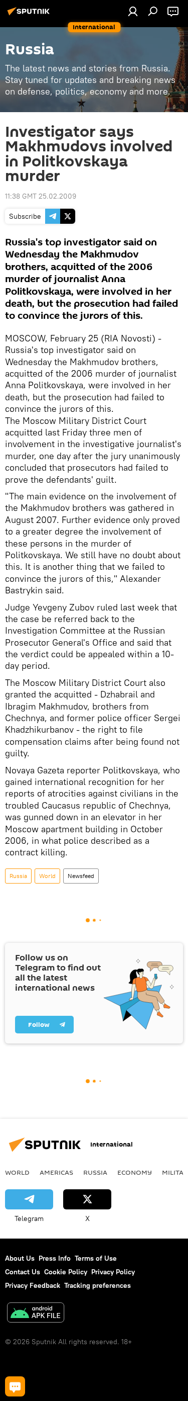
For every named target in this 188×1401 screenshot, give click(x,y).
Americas (56, 1172)
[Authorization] (133, 11)
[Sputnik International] (30, 15)
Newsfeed (81, 876)
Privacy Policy (113, 1271)
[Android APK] (36, 1313)
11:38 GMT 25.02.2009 (40, 196)
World (47, 876)
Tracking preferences (97, 1285)
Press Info (55, 1258)
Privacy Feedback (32, 1285)
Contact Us (22, 1271)
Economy (134, 1172)
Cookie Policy (65, 1271)
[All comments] (15, 1386)
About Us (20, 1258)
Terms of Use (96, 1258)
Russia (18, 876)
